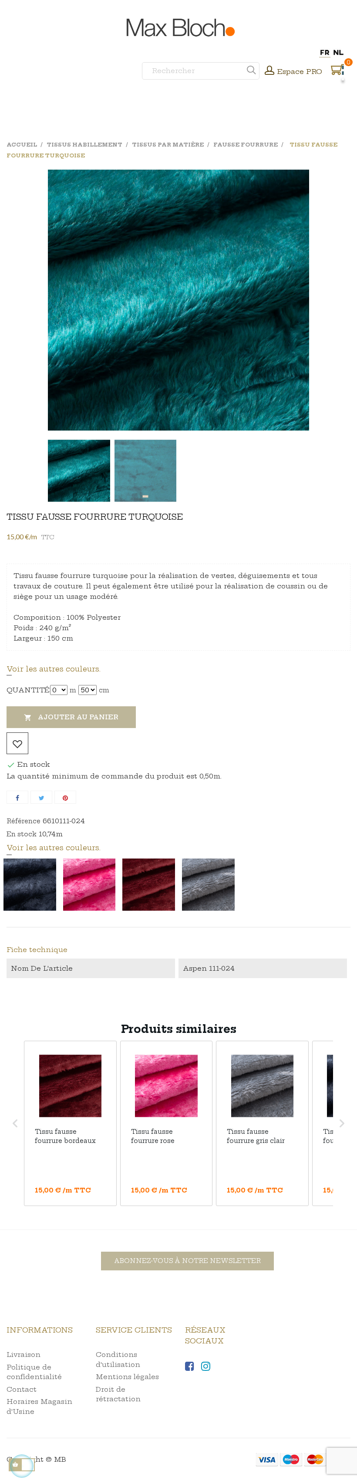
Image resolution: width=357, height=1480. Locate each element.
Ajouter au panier (71, 717)
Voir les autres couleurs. (54, 669)
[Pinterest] (65, 797)
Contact (22, 1389)
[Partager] (17, 797)
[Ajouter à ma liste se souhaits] (17, 743)
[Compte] (269, 71)
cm (104, 690)
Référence (23, 821)
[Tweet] (41, 797)
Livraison (23, 1354)
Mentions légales (127, 1377)
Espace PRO (299, 71)
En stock (22, 834)
